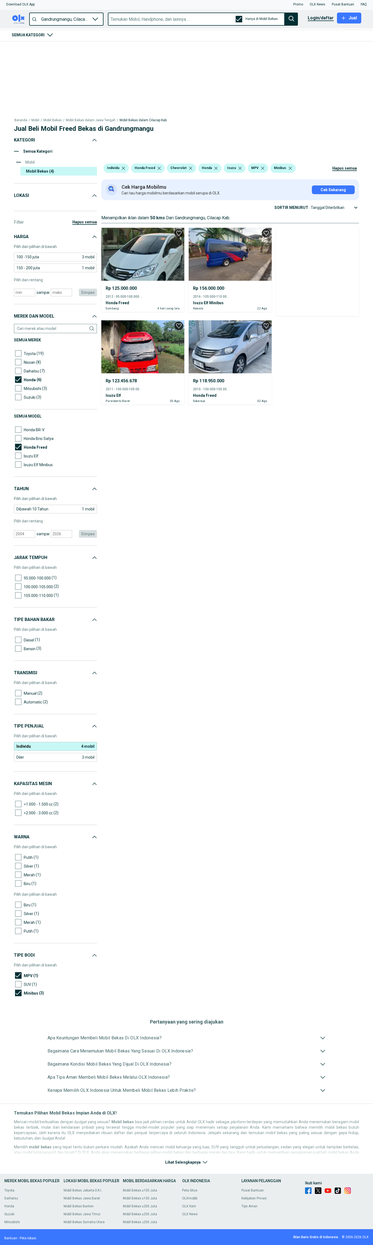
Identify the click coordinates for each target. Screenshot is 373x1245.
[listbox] (123, 168)
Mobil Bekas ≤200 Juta (140, 1206)
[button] (20, 4)
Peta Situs (189, 1190)
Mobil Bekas (52, 120)
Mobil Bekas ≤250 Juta (140, 1214)
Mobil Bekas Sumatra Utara (84, 1222)
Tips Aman (249, 1206)
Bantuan (10, 1238)
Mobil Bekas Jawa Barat (82, 1198)
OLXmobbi (189, 1198)
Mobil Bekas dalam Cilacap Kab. (143, 120)
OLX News (190, 1214)
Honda (9, 1206)
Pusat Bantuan (252, 1190)
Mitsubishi (12, 1222)
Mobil (35, 120)
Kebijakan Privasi (254, 1198)
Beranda (20, 120)
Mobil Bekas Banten (79, 1206)
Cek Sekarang (333, 190)
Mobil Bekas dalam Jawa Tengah (91, 120)
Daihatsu (11, 1198)
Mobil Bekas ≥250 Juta (140, 1222)
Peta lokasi (28, 1238)
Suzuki (9, 1214)
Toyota (9, 1190)
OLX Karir (189, 1206)
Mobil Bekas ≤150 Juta (140, 1198)
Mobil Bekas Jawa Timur (82, 1214)
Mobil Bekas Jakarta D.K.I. (83, 1190)
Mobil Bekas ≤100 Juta (140, 1190)
